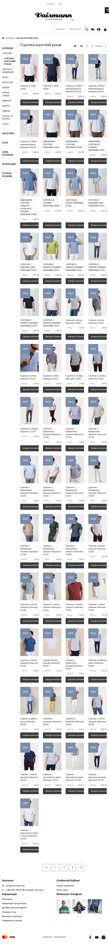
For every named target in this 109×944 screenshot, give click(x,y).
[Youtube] (97, 937)
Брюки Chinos (5, 94)
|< (46, 867)
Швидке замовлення (31, 102)
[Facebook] (90, 937)
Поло (5, 77)
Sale (60, 4)
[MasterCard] (5, 937)
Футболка (7, 82)
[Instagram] (103, 937)
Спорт (5, 124)
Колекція (10, 38)
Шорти (5, 106)
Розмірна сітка (9, 912)
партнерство (75, 29)
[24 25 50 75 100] (88, 46)
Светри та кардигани (8, 71)
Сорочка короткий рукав (9, 61)
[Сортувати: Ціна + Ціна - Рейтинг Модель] (100, 46)
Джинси (6, 101)
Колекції (51, 4)
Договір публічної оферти (14, 908)
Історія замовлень (65, 886)
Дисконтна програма (12, 916)
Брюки (5, 88)
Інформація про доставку (14, 903)
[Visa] (12, 937)
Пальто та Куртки (7, 117)
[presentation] (69, 69)
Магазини (60, 29)
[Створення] (98, 29)
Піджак (6, 111)
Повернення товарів (12, 921)
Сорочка (7, 53)
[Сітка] (75, 46)
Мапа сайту (62, 890)
